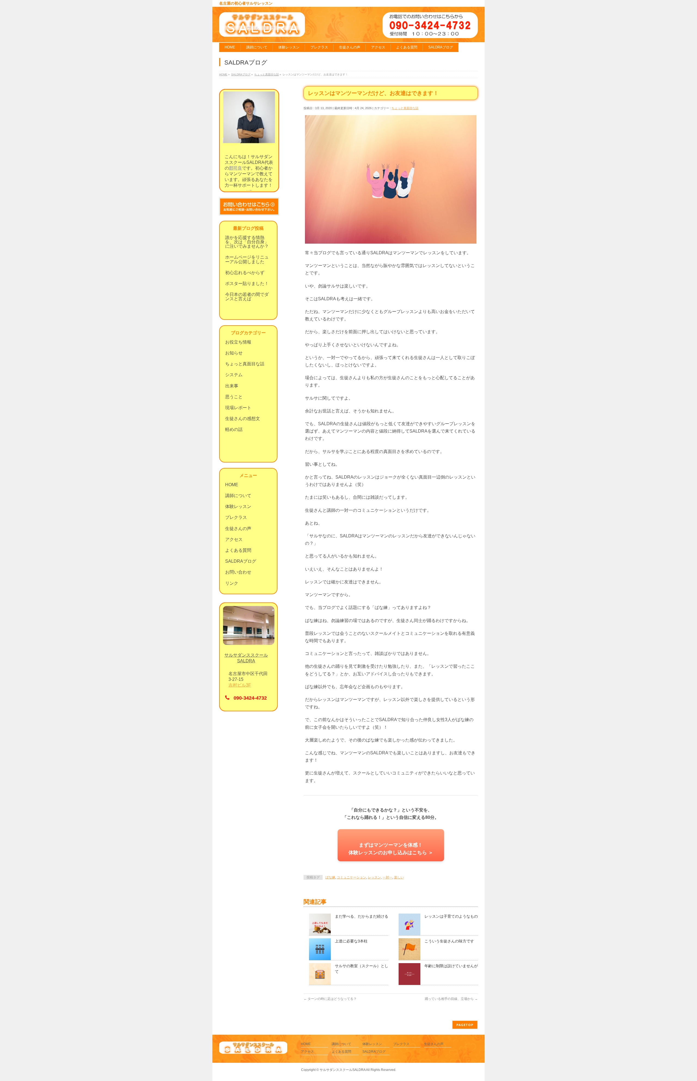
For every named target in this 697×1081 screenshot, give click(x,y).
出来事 (231, 386)
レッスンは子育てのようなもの (451, 916)
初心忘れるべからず (244, 272)
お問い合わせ (238, 572)
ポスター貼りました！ (247, 283)
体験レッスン (238, 506)
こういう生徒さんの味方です (449, 941)
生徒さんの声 (238, 528)
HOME (231, 484)
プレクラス (236, 517)
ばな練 (330, 877)
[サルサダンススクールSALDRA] (262, 30)
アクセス (234, 539)
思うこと (234, 396)
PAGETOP (464, 1025)
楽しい (399, 877)
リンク (231, 583)
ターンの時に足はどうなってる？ (330, 999)
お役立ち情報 (238, 342)
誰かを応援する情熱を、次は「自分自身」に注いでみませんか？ (247, 242)
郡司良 (235, 168)
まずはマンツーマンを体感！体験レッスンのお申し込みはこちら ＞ (390, 848)
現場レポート (238, 407)
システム (234, 374)
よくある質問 (238, 550)
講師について (238, 495)
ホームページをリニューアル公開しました (247, 259)
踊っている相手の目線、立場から (451, 999)
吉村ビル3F (239, 685)
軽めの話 (234, 429)
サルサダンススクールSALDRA (342, 1070)
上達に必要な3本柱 (351, 941)
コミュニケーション (351, 877)
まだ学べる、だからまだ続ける (361, 916)
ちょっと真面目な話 (405, 108)
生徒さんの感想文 (242, 418)
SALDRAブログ (240, 561)
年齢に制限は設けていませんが (451, 966)
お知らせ (234, 353)
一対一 (387, 877)
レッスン (374, 877)
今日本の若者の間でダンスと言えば (247, 296)
